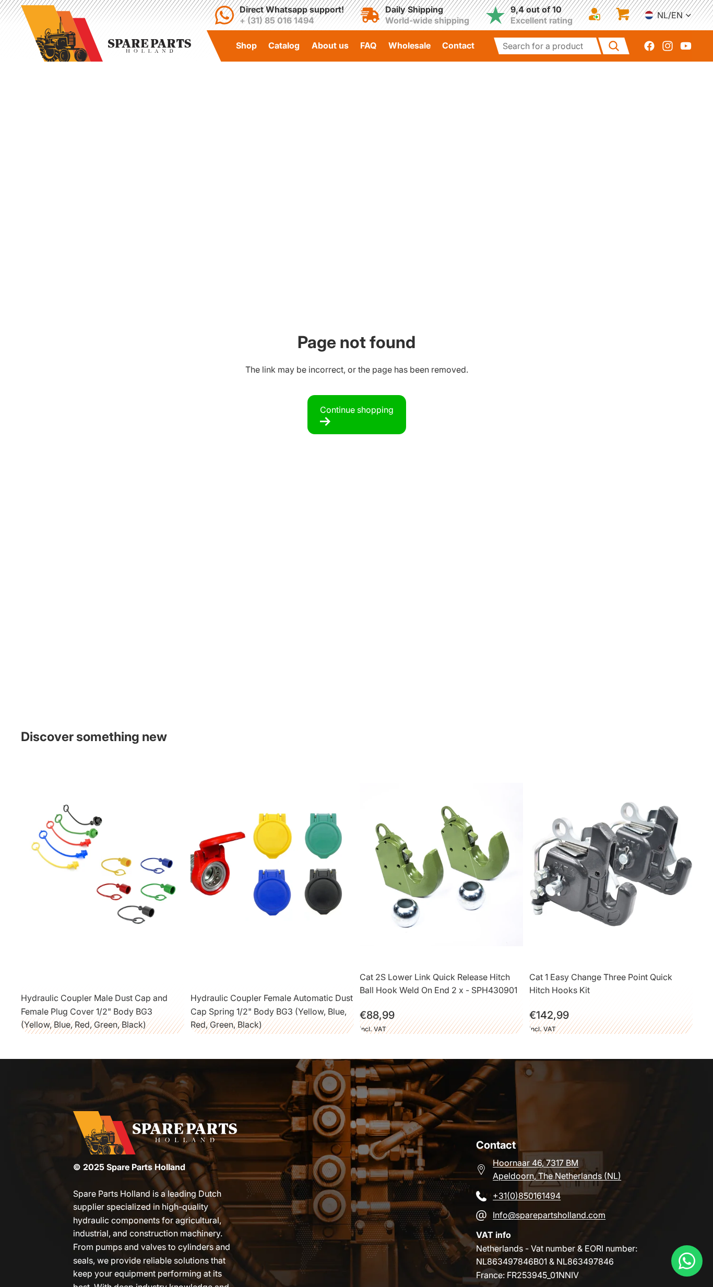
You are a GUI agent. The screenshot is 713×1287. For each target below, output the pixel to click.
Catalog (284, 45)
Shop (246, 45)
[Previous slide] (49, 864)
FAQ (368, 45)
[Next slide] (158, 864)
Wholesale (409, 45)
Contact (458, 45)
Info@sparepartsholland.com (549, 1215)
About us (330, 45)
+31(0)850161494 (527, 1195)
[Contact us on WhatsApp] (687, 1261)
